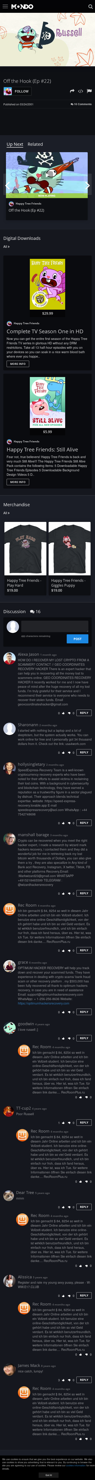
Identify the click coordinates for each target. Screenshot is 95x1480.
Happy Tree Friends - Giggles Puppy (68, 583)
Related (35, 144)
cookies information (76, 1465)
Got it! (49, 1475)
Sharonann (28, 724)
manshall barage (33, 834)
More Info (18, 364)
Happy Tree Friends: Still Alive (42, 449)
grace (23, 962)
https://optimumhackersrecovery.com (43, 1003)
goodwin (26, 1023)
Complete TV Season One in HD (45, 331)
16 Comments (82, 104)
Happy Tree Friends (28, 203)
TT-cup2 (23, 1108)
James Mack (29, 1365)
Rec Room (27, 905)
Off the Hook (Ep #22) (26, 210)
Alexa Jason (28, 654)
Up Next (15, 144)
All (5, 246)
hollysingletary (31, 764)
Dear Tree (25, 1192)
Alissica (25, 1276)
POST (78, 639)
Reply (84, 713)
